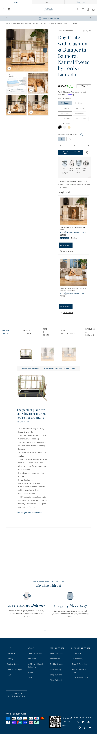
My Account (55, 659)
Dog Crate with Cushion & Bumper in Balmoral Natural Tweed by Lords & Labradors (45, 23)
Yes (70, 139)
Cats (48, 2)
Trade (30, 678)
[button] (3, 9)
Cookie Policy (77, 653)
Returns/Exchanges (14, 669)
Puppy (81, 2)
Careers (31, 672)
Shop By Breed (56, 680)
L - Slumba (80, 114)
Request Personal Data (79, 670)
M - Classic (64, 103)
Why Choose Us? (35, 653)
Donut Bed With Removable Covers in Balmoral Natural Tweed (73, 290)
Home (8, 23)
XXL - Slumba (82, 119)
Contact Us (11, 653)
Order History (55, 669)
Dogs (16, 2)
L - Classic (80, 103)
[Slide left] (9, 50)
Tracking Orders (56, 664)
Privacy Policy (77, 659)
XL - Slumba (65, 119)
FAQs (9, 675)
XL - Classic (65, 108)
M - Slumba (64, 113)
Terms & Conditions (79, 664)
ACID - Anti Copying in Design (36, 665)
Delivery (10, 659)
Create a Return (13, 664)
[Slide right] (45, 50)
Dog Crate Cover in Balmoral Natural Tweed (72, 228)
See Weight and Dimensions (29, 512)
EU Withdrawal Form (80, 678)
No (61, 139)
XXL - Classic (81, 108)
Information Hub (57, 653)
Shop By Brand (56, 675)
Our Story (32, 659)
